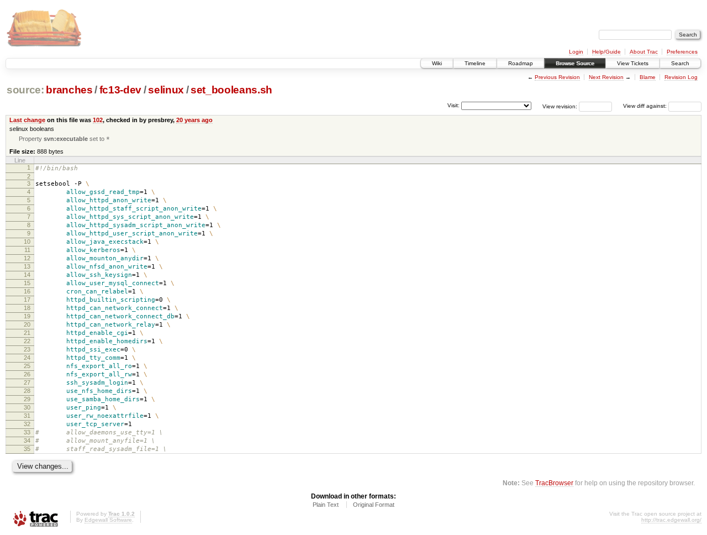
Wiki (437, 63)
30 (27, 407)
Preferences (682, 52)
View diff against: (645, 106)
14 (27, 274)
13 (27, 266)
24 (27, 357)
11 (27, 249)
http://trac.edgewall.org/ (671, 520)
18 (27, 308)
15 (27, 283)
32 (27, 424)
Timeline (475, 63)
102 (98, 120)
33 (27, 432)
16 (27, 291)
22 (27, 341)
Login (576, 52)
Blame (648, 77)
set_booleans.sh (231, 90)
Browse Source (575, 63)
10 (27, 241)
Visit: (453, 105)
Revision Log (681, 77)
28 (27, 390)
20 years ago (194, 120)
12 (27, 258)
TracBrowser (554, 482)
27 (27, 382)
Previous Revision (557, 77)
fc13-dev (120, 90)
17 (27, 299)
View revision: (559, 106)
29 (27, 399)
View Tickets (632, 63)
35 (27, 448)
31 (27, 415)
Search (680, 63)
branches (69, 90)
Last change (27, 120)
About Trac (644, 52)
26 (27, 374)
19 (27, 316)
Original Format (373, 504)
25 (27, 366)
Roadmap (520, 63)
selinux (166, 90)
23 (27, 349)
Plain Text (326, 504)
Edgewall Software (108, 520)
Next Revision (606, 77)
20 (27, 324)
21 (27, 332)
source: (25, 90)
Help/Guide (606, 52)
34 (27, 440)
